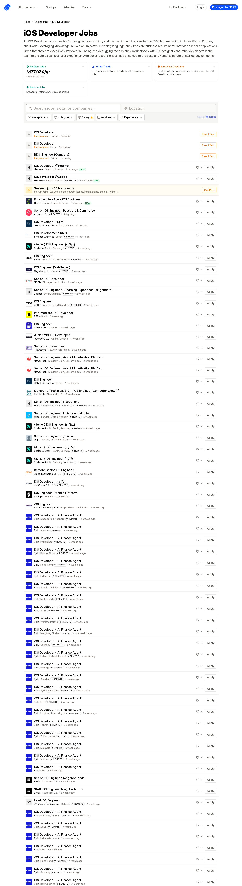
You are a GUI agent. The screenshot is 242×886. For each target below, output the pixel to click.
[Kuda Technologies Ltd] (29, 506)
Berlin (59, 225)
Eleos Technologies (45, 473)
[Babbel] (29, 291)
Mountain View (56, 360)
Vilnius (49, 169)
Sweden (53, 327)
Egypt (59, 236)
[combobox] (171, 108)
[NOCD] (29, 280)
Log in (201, 7)
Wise (37, 416)
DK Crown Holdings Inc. (47, 804)
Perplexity (39, 394)
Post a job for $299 (224, 7)
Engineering (41, 21)
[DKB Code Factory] (29, 223)
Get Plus (209, 190)
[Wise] (29, 415)
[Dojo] (29, 438)
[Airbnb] (29, 212)
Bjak (36, 519)
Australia (54, 690)
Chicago (47, 282)
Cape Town (67, 507)
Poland (54, 621)
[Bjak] (29, 517)
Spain (59, 383)
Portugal (45, 667)
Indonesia (45, 576)
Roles (27, 21)
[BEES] (29, 314)
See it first (208, 134)
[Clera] (29, 201)
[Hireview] (29, 167)
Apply (210, 167)
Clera (37, 203)
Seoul (43, 587)
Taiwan (54, 136)
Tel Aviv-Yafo (55, 349)
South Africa (81, 507)
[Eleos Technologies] (29, 472)
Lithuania (58, 169)
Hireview (39, 169)
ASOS (37, 259)
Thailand (56, 633)
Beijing (44, 553)
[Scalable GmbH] (29, 246)
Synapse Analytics (44, 236)
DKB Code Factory (44, 225)
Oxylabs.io (40, 271)
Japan (52, 736)
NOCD (37, 282)
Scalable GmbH (42, 248)
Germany (68, 225)
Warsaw (44, 621)
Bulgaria (65, 804)
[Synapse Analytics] (29, 235)
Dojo (36, 439)
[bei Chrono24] (29, 483)
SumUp (38, 496)
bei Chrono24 (41, 485)
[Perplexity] (29, 392)
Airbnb (37, 214)
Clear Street (40, 327)
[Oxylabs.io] (29, 269)
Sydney (44, 690)
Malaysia (45, 747)
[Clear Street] (29, 325)
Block (37, 781)
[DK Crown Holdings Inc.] (29, 802)
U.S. (45, 214)
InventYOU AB (41, 338)
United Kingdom (60, 203)
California (71, 360)
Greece (64, 338)
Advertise (69, 7)
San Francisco (50, 405)
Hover (37, 405)
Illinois (56, 282)
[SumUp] (29, 494)
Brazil (44, 316)
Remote (71, 180)
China (52, 553)
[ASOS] (29, 258)
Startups (51, 7)
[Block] (29, 780)
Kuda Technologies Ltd (46, 507)
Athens (54, 338)
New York (52, 394)
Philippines (46, 541)
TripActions (40, 349)
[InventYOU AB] (29, 336)
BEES (37, 316)
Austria (44, 530)
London (46, 203)
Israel (67, 349)
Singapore (46, 519)
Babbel (38, 293)
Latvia (53, 147)
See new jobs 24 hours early (54, 188)
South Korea (55, 587)
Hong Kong (46, 564)
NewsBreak (40, 360)
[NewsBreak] (29, 359)
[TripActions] (29, 348)
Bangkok (45, 633)
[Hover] (29, 403)
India (43, 770)
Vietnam (44, 759)
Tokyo (44, 736)
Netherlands (47, 599)
